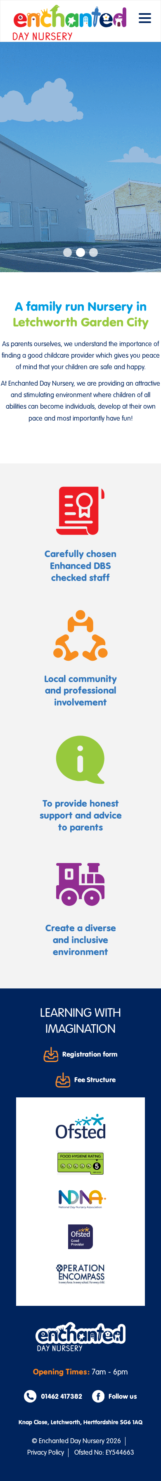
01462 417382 (61, 1396)
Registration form (90, 1054)
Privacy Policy (45, 1453)
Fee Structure (95, 1080)
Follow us (123, 1396)
